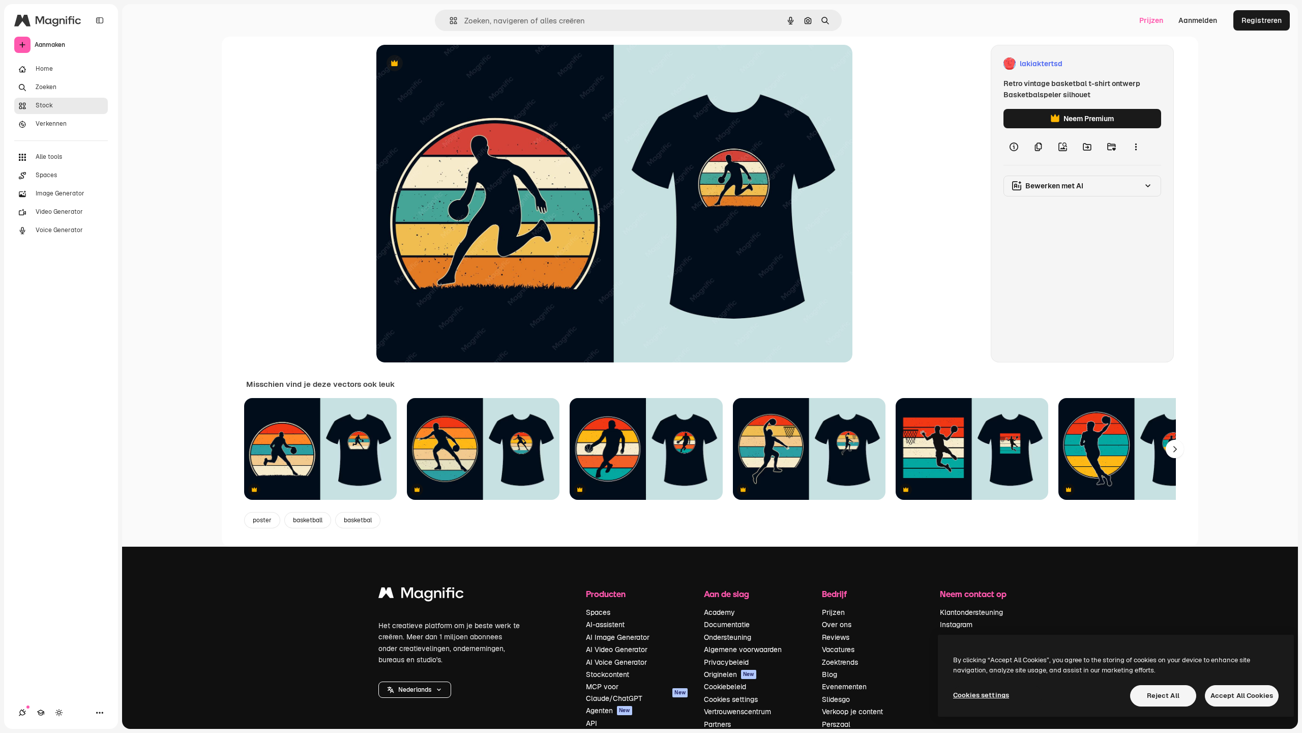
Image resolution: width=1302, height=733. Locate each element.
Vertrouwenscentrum (737, 711)
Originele (443, 64)
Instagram (956, 624)
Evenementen (844, 686)
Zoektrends (840, 662)
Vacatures (838, 649)
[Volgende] (1175, 449)
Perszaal (836, 724)
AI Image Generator (617, 637)
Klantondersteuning (971, 612)
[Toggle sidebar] (100, 20)
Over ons (836, 624)
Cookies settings (731, 699)
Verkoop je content (852, 711)
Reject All (1163, 695)
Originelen (729, 674)
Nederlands (414, 690)
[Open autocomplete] (449, 20)
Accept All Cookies (1241, 695)
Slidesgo (836, 699)
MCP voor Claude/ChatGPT (636, 692)
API (591, 723)
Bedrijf (834, 593)
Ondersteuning (727, 637)
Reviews (835, 637)
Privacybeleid (726, 662)
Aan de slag (726, 593)
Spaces (598, 612)
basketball (307, 520)
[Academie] (41, 712)
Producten (606, 593)
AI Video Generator (616, 649)
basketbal (358, 520)
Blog (829, 674)
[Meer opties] (1136, 146)
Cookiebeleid (725, 686)
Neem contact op (973, 593)
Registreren (1261, 20)
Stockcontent (607, 674)
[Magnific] (421, 595)
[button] (414, 690)
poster (262, 520)
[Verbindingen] (22, 712)
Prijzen (1151, 20)
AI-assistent (605, 624)
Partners (717, 724)
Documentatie (727, 624)
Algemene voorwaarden (743, 649)
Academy (719, 612)
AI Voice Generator (616, 662)
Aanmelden (1197, 20)
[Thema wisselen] (59, 712)
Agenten (608, 710)
